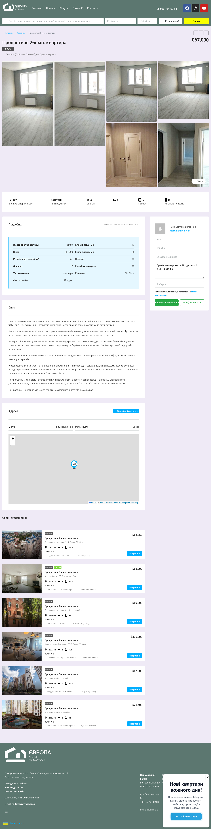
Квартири (21, 33)
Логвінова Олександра (57, 624)
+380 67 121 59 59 (149, 786)
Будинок (9, 33)
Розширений (172, 21)
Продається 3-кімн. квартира (61, 572)
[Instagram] (195, 8)
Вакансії (77, 8)
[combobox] (147, 21)
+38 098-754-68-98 (166, 8)
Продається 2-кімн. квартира (61, 538)
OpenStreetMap (116, 502)
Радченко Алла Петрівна (58, 555)
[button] (74, 464)
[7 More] (183, 155)
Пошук (196, 21)
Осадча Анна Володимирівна (59, 692)
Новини (50, 8)
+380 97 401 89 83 (149, 802)
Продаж (8, 49)
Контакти (92, 8)
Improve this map (130, 502)
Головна (37, 8)
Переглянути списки (179, 230)
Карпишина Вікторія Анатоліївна (61, 658)
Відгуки (63, 8)
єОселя (58, 567)
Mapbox (103, 502)
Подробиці (135, 553)
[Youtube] (204, 8)
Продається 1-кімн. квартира (61, 674)
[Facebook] (187, 8)
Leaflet (94, 502)
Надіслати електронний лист (167, 302)
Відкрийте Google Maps (127, 411)
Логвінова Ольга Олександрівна (61, 590)
